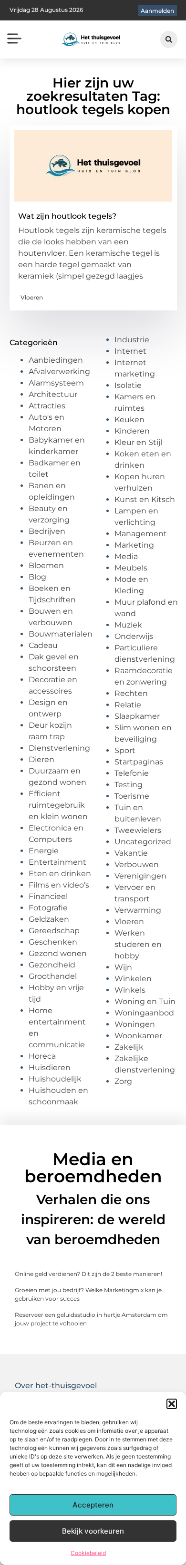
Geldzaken (49, 919)
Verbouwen (136, 864)
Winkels (129, 990)
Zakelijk (129, 1047)
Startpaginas (138, 761)
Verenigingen (140, 875)
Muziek (128, 624)
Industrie (131, 339)
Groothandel (53, 976)
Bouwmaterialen (61, 633)
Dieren (41, 759)
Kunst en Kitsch (144, 499)
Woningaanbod (144, 1012)
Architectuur (53, 394)
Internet (130, 351)
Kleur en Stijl (138, 442)
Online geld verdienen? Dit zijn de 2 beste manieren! (88, 1273)
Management (140, 533)
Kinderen (132, 430)
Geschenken (53, 942)
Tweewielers (137, 830)
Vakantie (131, 853)
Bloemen (46, 565)
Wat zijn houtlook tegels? (67, 216)
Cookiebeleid (88, 1552)
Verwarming (137, 910)
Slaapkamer (137, 716)
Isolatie (128, 385)
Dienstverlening (59, 748)
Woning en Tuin (145, 1001)
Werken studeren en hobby (138, 944)
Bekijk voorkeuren (93, 1531)
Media (126, 556)
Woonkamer (138, 1035)
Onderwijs (133, 636)
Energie (44, 850)
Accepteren (93, 1504)
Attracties (47, 405)
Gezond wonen (58, 953)
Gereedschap (54, 930)
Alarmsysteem (56, 382)
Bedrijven (47, 531)
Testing (128, 784)
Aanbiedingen (56, 360)
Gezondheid (52, 964)
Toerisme (131, 796)
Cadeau (43, 645)
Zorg (123, 1081)
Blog (37, 576)
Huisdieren (50, 1067)
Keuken (129, 419)
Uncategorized (142, 841)
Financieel (48, 896)
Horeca (42, 1056)
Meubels (130, 567)
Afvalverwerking (59, 371)
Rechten (131, 693)
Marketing (134, 545)
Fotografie (48, 907)
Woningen (134, 1024)
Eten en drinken (60, 873)
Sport (124, 750)
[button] (171, 1404)
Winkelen (133, 978)
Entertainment (57, 862)
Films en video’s (59, 884)
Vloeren (32, 297)
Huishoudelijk (55, 1078)
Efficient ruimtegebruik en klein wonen (58, 805)
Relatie (127, 704)
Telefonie (131, 773)
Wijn (123, 967)
